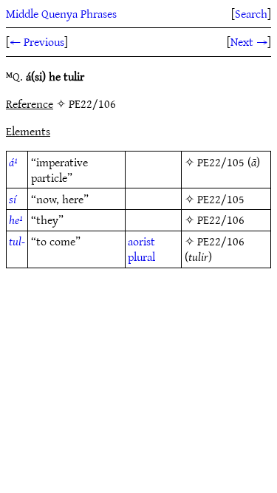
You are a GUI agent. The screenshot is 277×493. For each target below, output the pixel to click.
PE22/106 (220, 219)
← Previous (37, 41)
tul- (17, 241)
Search (251, 13)
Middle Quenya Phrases (61, 13)
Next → (248, 41)
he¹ (16, 219)
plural (141, 256)
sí (12, 198)
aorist (141, 241)
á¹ (13, 162)
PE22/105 (220, 162)
